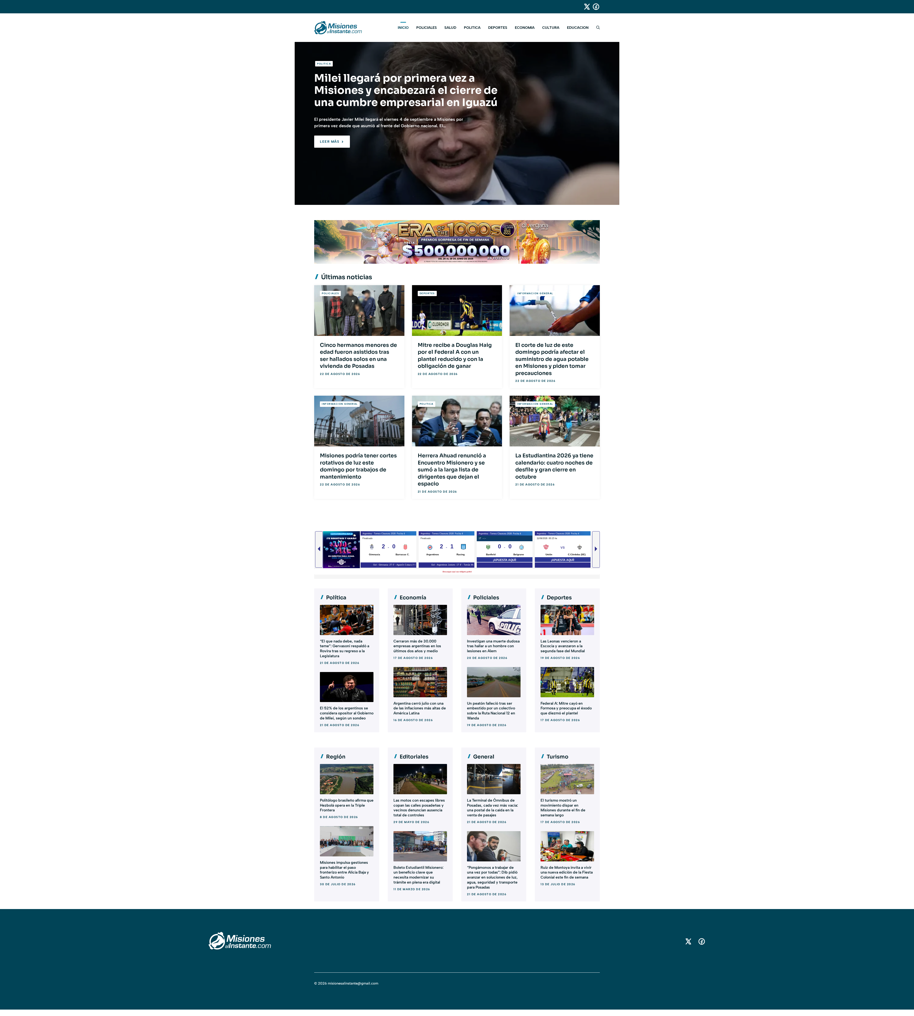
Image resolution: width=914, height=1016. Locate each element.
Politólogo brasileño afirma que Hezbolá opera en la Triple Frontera (346, 805)
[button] (596, 27)
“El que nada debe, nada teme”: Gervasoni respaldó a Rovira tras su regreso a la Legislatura (344, 648)
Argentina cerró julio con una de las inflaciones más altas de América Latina (419, 708)
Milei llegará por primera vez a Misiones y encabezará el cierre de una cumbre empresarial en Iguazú (405, 90)
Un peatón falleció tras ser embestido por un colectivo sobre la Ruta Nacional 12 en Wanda (491, 710)
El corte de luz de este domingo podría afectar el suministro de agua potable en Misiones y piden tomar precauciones (552, 359)
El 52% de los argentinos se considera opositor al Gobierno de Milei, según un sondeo (346, 713)
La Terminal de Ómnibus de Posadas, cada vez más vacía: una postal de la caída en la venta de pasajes (492, 807)
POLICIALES (426, 27)
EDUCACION (578, 27)
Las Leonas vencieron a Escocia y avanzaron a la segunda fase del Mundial (563, 646)
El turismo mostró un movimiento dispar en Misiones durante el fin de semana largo (563, 807)
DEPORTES (497, 27)
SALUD (450, 27)
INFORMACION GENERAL (535, 293)
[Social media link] (584, 6)
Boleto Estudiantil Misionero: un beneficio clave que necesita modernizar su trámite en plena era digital (418, 875)
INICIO (403, 27)
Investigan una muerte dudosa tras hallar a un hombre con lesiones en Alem (493, 646)
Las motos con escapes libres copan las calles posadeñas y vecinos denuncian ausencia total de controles (419, 807)
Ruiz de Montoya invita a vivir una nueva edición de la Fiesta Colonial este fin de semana (567, 872)
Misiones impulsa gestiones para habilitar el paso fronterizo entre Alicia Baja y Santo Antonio (344, 870)
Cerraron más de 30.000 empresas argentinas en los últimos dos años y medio (417, 646)
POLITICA (472, 27)
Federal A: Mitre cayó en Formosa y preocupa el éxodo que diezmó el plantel (566, 708)
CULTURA (550, 27)
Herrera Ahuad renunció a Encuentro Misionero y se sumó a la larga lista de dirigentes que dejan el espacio (452, 469)
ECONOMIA (525, 27)
